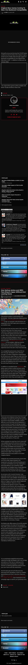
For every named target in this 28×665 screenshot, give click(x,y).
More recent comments (6, 248)
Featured (3, 288)
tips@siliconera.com (16, 663)
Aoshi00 (8, 214)
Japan (9, 95)
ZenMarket (21, 366)
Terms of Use (21, 654)
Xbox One (3, 6)
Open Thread (12, 653)
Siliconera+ (20, 653)
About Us (6, 654)
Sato (6, 12)
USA (12, 95)
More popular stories (7, 205)
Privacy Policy (14, 656)
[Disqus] (14, 137)
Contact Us (13, 654)
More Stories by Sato (14, 117)
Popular (10, 209)
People (2, 209)
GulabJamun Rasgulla (11, 224)
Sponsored (8, 288)
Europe (5, 95)
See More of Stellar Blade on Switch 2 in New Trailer (12, 220)
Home (5, 653)
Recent (6, 209)
